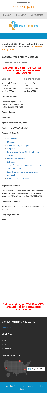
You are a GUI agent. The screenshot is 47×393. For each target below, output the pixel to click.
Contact (22, 15)
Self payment (12, 162)
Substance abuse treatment (19, 178)
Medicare (11, 142)
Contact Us (6, 327)
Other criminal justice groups (19, 145)
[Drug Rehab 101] (23, 26)
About (8, 15)
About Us (7, 340)
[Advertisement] (23, 260)
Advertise (38, 15)
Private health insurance (17, 158)
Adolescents (12, 138)
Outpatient (11, 148)
